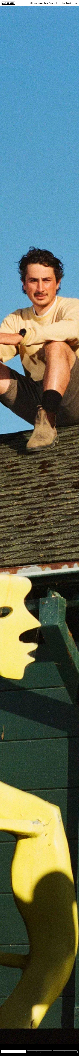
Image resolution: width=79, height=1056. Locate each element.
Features (52, 3)
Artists (41, 3)
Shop (63, 3)
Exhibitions (33, 3)
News (58, 3)
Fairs (46, 3)
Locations (69, 3)
